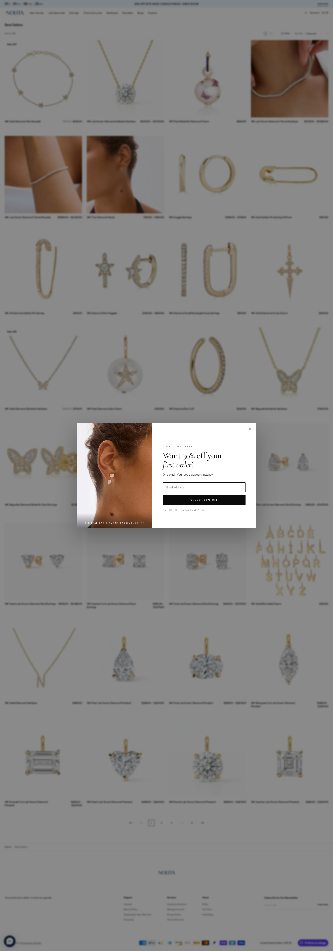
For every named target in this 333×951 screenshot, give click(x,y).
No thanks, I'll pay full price (184, 510)
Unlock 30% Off (204, 500)
